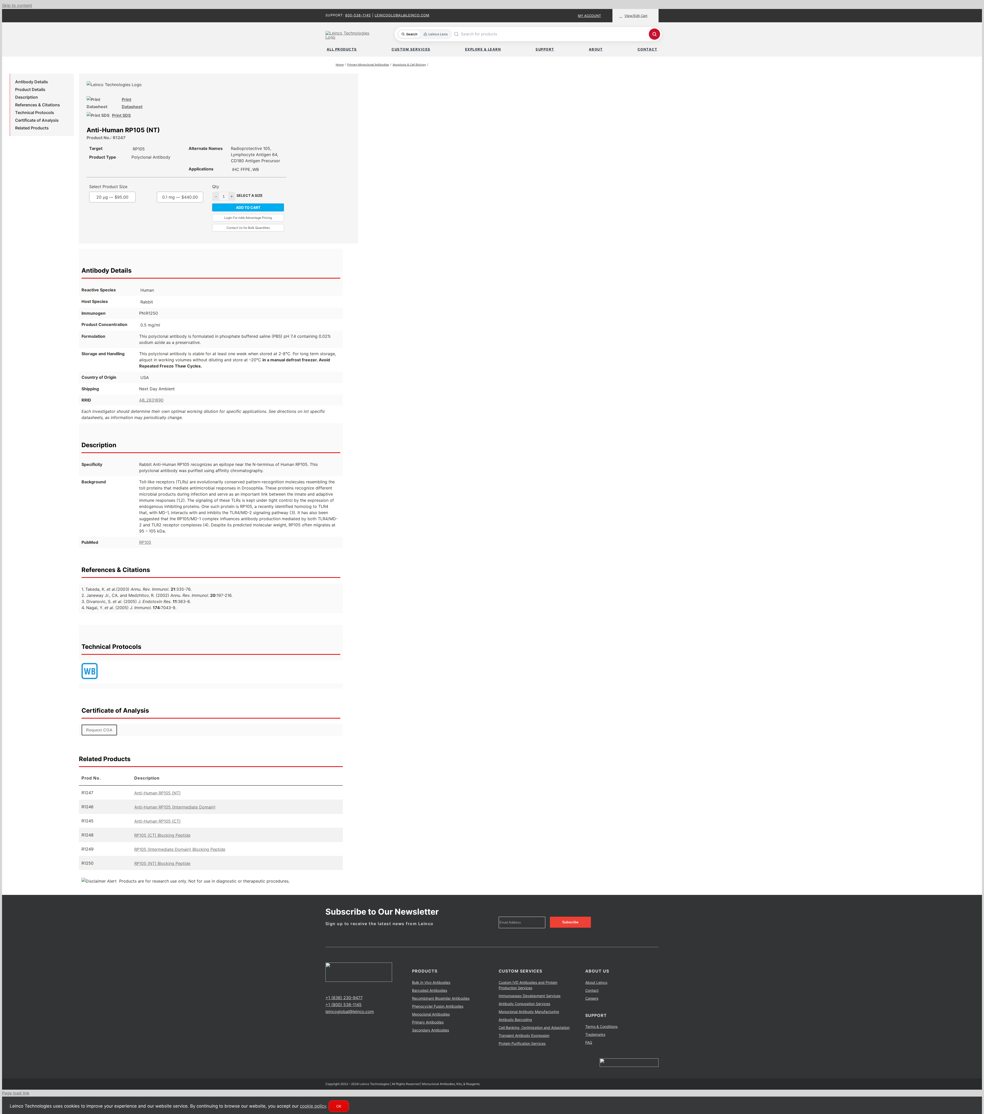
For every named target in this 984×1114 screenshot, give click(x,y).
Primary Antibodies (428, 1029)
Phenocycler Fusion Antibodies (437, 1013)
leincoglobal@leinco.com (402, 15)
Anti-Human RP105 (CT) (157, 828)
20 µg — (123, 204)
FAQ (588, 1049)
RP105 (145, 549)
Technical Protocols (34, 113)
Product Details (30, 90)
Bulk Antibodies (431, 989)
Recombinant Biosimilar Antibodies (440, 1005)
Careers (591, 1005)
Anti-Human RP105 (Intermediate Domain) (175, 814)
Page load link (15, 1100)
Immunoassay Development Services (529, 1003)
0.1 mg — (180, 204)
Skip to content (17, 5)
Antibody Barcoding (515, 1027)
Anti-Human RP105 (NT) (157, 800)
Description (26, 98)
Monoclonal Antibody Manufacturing (529, 1019)
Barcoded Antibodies (429, 997)
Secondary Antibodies (430, 1037)
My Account (589, 16)
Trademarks (595, 1041)
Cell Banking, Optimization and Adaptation (534, 1035)
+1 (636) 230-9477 (344, 1004)
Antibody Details (31, 82)
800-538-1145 (358, 15)
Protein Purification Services (522, 1050)
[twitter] (335, 995)
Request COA (99, 737)
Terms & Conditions (601, 1033)
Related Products (32, 128)
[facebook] (327, 995)
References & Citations (37, 105)
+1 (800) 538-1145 (343, 1011)
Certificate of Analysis (37, 121)
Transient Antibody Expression (524, 1042)
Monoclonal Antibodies (431, 1021)
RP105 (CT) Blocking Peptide (162, 842)
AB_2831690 (151, 407)
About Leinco (596, 989)
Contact (592, 997)
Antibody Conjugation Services (524, 1011)
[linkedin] (343, 995)
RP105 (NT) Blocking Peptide (162, 870)
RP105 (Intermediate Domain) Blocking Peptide (179, 856)
